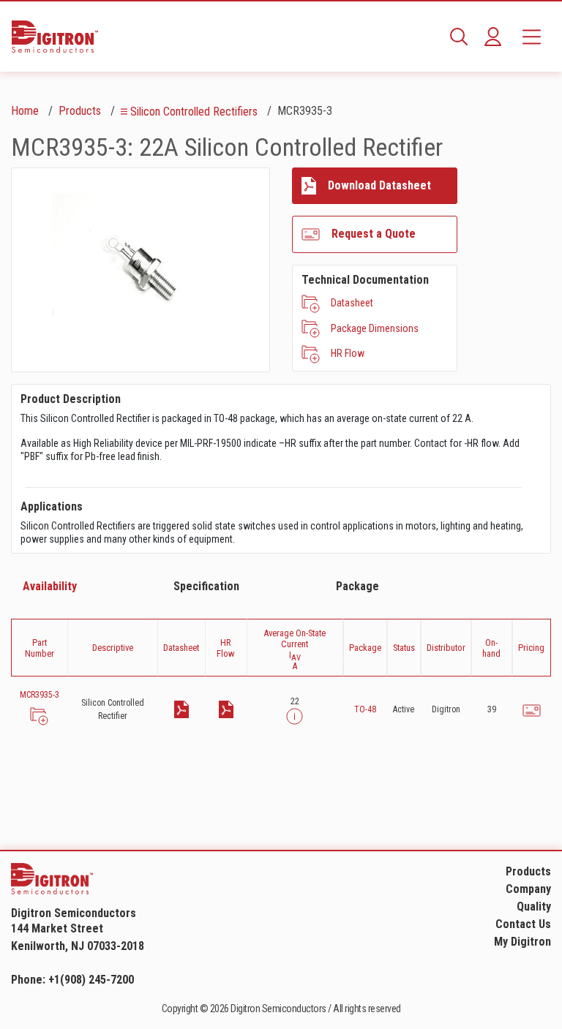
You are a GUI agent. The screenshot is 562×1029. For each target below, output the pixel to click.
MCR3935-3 (39, 695)
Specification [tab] (206, 586)
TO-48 (365, 709)
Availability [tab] (50, 586)
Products (80, 111)
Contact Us (523, 924)
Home (25, 111)
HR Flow (347, 353)
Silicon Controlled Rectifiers (194, 111)
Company (528, 889)
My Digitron (522, 942)
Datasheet (352, 303)
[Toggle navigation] (531, 36)
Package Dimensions (375, 328)
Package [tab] (357, 586)
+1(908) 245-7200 (91, 980)
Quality (534, 906)
